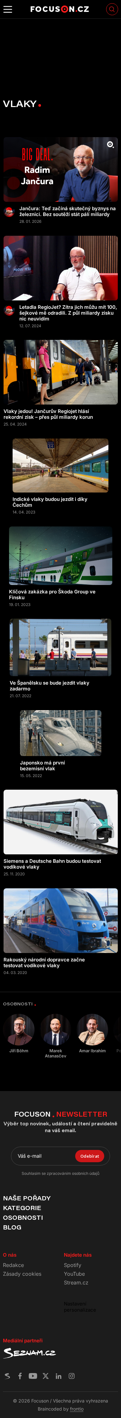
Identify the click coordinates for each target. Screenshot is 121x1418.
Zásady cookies (22, 1274)
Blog (12, 1227)
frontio (77, 1409)
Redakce (13, 1265)
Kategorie (22, 1208)
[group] (19, 1034)
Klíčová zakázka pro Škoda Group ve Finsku (52, 595)
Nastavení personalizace (80, 1307)
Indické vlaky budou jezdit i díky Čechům (50, 502)
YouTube (74, 1274)
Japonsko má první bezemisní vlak (42, 766)
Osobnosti (23, 1217)
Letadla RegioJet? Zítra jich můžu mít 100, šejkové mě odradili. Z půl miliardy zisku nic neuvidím (68, 313)
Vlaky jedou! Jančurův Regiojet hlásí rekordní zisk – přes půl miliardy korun (48, 414)
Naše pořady (26, 1198)
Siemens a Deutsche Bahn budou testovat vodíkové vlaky (52, 864)
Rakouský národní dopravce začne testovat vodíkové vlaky (44, 963)
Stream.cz (76, 1282)
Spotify (72, 1265)
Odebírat (89, 1156)
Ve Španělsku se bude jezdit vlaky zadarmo (49, 686)
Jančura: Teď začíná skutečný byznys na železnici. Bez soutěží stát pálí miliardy (67, 211)
